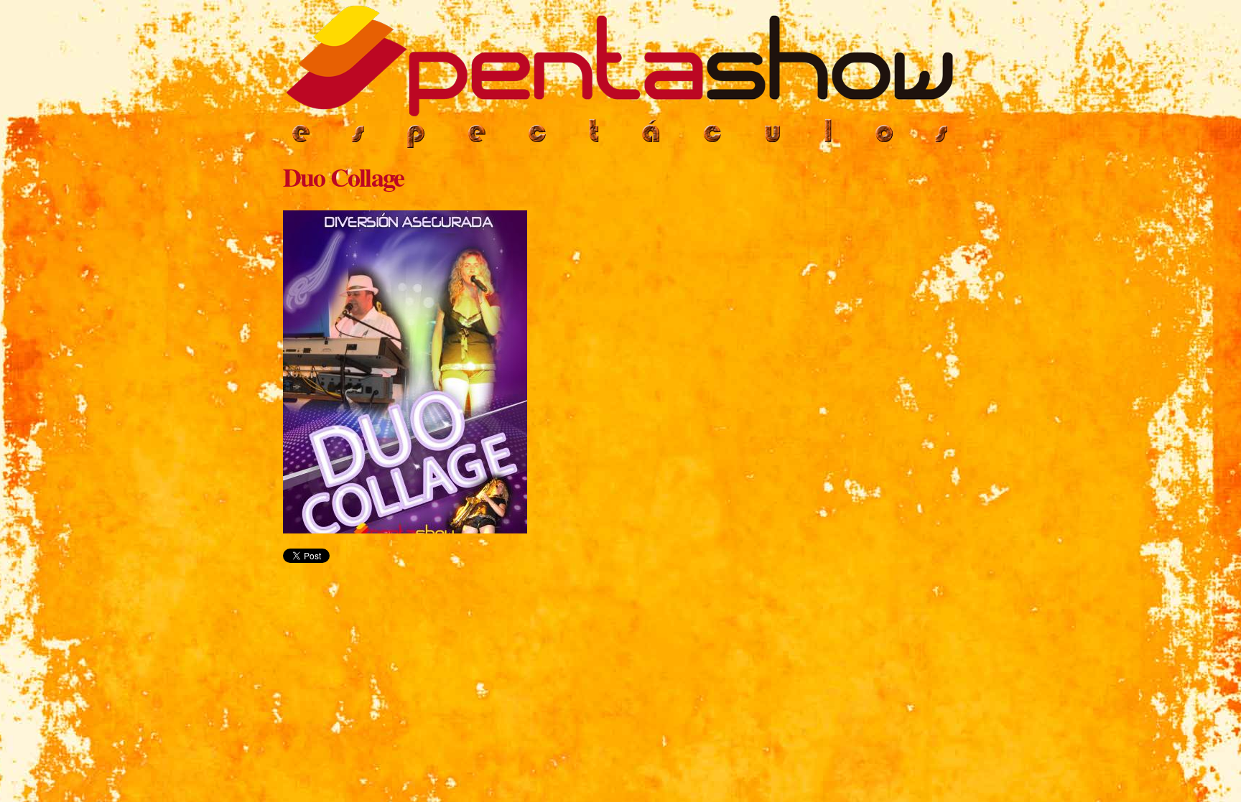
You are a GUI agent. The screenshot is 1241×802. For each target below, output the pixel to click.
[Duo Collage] (405, 526)
